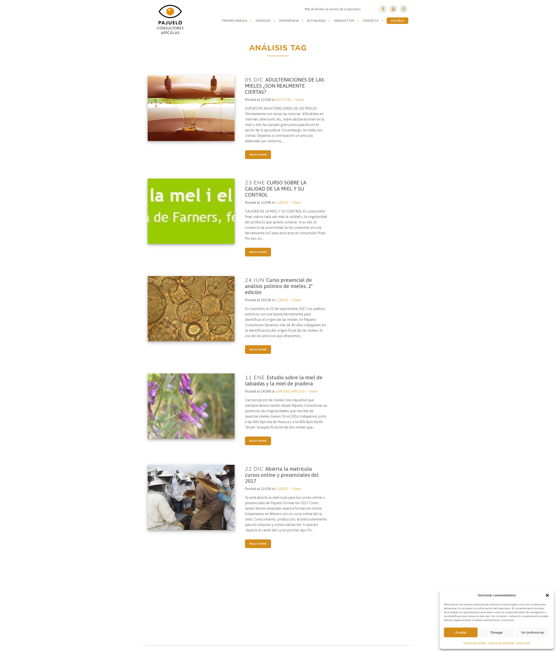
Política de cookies (474, 642)
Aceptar (460, 632)
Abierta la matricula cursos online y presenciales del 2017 (282, 475)
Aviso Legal (523, 642)
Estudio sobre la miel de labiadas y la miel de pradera (284, 381)
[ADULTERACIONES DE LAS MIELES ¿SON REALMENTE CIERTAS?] (194, 108)
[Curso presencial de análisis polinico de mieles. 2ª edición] (194, 308)
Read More (258, 154)
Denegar (497, 632)
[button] (547, 595)
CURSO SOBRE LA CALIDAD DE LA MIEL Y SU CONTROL (275, 189)
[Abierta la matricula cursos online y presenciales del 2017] (194, 497)
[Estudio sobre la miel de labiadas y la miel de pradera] (194, 406)
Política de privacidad (501, 642)
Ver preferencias (532, 632)
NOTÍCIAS (283, 100)
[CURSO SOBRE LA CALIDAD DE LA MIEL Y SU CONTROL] (194, 211)
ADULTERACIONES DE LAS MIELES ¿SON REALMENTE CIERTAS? (284, 86)
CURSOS (282, 202)
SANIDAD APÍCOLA (290, 391)
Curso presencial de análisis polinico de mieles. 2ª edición (279, 286)
